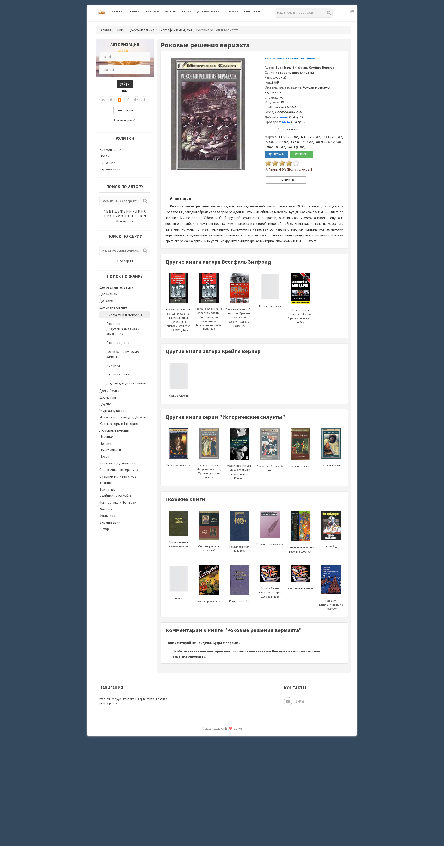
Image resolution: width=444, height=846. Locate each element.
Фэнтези (204, 768)
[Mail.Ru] (111, 99)
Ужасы (203, 747)
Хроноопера (207, 778)
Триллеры (107, 489)
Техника (106, 483)
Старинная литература (117, 476)
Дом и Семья (109, 391)
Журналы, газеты (113, 410)
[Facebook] (144, 99)
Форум (233, 11)
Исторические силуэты (294, 72)
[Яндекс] (127, 99)
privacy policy (108, 703)
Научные (106, 437)
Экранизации (110, 169)
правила (161, 699)
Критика (113, 365)
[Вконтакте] (102, 99)
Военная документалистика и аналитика (123, 328)
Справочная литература (118, 469)
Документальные (141, 30)
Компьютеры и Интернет (119, 423)
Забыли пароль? (124, 120)
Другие (105, 404)
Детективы (108, 294)
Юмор (104, 529)
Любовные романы (114, 430)
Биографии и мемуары (175, 30)
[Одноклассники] (119, 99)
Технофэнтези (209, 737)
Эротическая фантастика (218, 809)
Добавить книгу (210, 11)
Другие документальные (126, 383)
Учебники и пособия (115, 496)
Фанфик (105, 509)
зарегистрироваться (190, 656)
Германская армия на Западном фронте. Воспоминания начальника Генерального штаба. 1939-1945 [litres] (178, 320)
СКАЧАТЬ (278, 154)
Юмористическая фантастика (222, 830)
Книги (135, 11)
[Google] (136, 99)
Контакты (252, 11)
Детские (106, 300)
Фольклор (107, 515)
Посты (104, 156)
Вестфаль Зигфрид (291, 67)
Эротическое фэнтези (215, 819)
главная (104, 699)
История (308, 58)
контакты (129, 699)
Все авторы (125, 221)
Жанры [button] (150, 11)
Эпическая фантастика (216, 788)
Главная (118, 11)
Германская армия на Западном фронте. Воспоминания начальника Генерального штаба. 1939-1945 (208, 319)
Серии (187, 11)
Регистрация (124, 110)
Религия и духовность (117, 463)
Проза (104, 456)
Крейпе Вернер (321, 67)
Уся (200, 758)
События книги (288, 129)
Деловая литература (214, 23)
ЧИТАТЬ (303, 154)
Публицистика (118, 374)
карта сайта (146, 699)
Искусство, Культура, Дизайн (123, 417)
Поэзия (105, 443)
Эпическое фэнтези (213, 799)
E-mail (300, 701)
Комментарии (110, 149)
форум (116, 699)
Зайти (125, 84)
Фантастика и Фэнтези (117, 502)
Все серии (125, 261)
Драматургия (109, 397)
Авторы (171, 11)
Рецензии (107, 162)
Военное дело (118, 342)
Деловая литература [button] (162, 23)
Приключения (110, 450)
